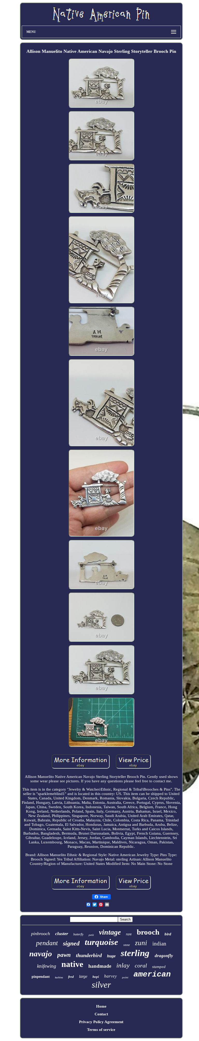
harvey (110, 976)
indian (159, 944)
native (72, 964)
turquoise (101, 942)
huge (111, 956)
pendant (47, 943)
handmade (99, 966)
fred (71, 977)
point (125, 977)
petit (91, 934)
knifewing (46, 966)
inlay (123, 965)
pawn (64, 955)
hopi (96, 977)
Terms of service (101, 1030)
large (83, 976)
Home (101, 1006)
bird (168, 934)
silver (101, 984)
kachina (59, 977)
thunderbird (89, 955)
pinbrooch (40, 933)
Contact (101, 1014)
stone (126, 945)
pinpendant (41, 977)
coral (141, 965)
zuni (141, 943)
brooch (148, 932)
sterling (135, 953)
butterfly (78, 934)
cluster (61, 933)
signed (71, 943)
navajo (40, 953)
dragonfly (164, 955)
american (152, 974)
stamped (159, 967)
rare (129, 934)
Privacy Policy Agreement (101, 1022)
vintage (110, 932)
